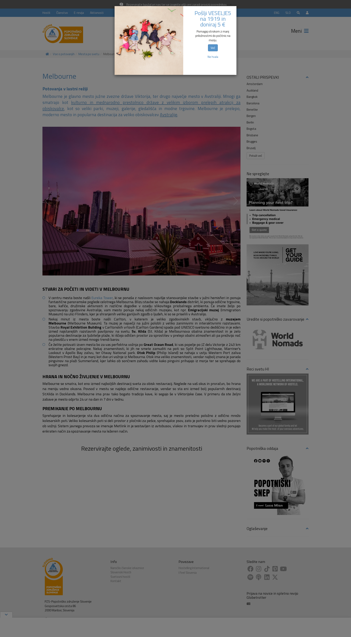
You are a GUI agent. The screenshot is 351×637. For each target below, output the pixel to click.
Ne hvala (213, 57)
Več (213, 48)
